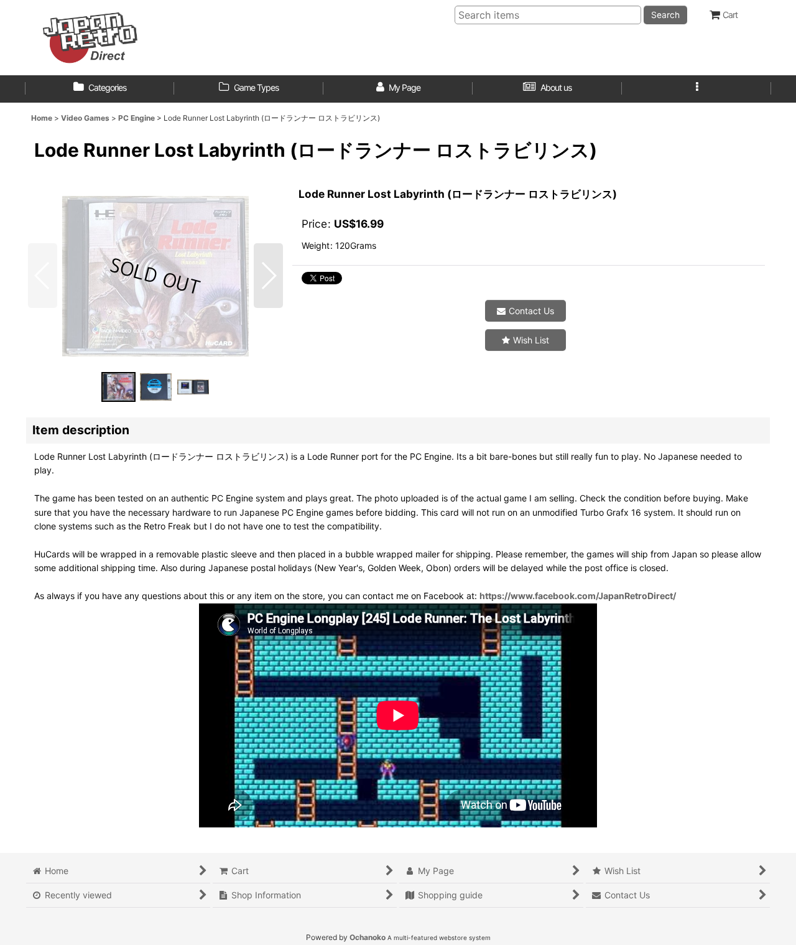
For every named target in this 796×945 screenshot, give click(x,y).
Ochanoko (367, 937)
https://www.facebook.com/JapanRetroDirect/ (577, 595)
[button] (696, 89)
